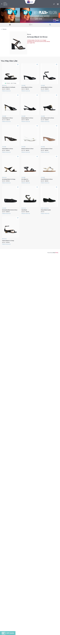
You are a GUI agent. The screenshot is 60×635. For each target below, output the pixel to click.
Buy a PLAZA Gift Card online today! (43, 328)
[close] (57, 297)
